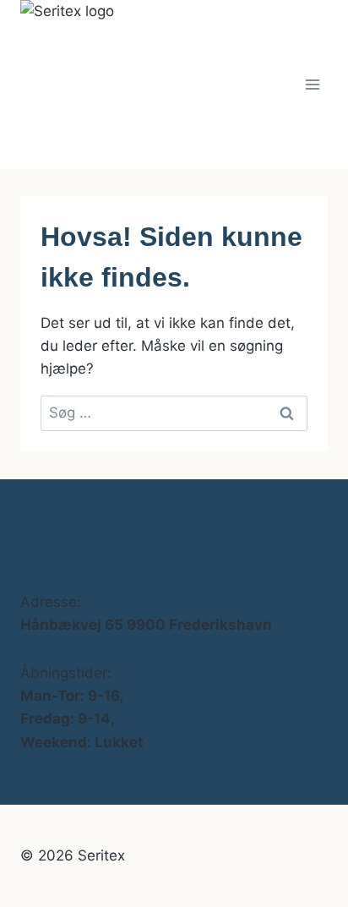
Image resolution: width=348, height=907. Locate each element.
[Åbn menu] (312, 84)
